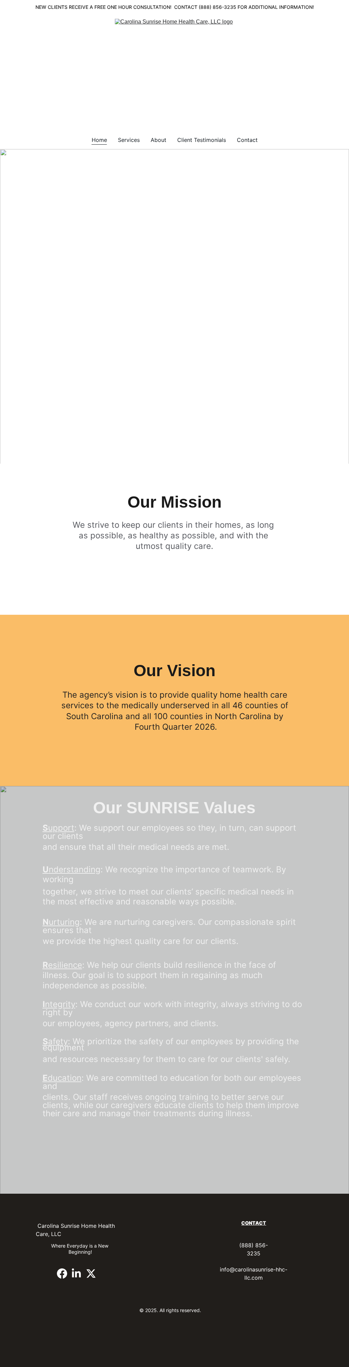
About (158, 139)
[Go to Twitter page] (91, 1273)
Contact (247, 139)
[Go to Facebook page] (62, 1273)
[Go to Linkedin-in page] (76, 1273)
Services (129, 139)
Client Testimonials (201, 139)
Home (99, 139)
